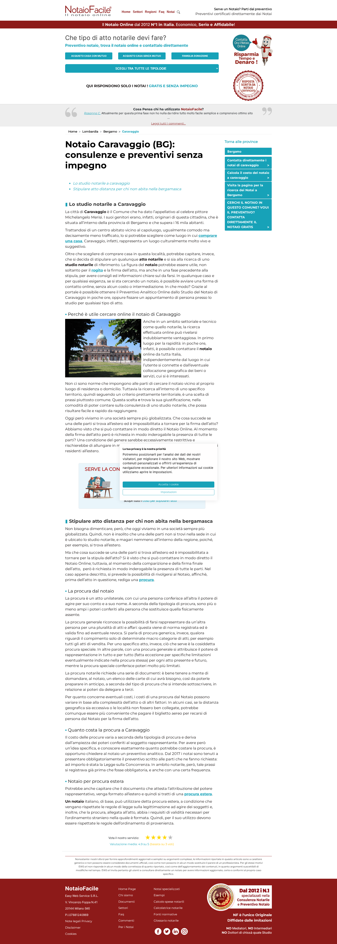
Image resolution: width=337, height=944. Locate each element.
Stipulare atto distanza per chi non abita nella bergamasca (127, 189)
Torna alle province (241, 142)
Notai (171, 11)
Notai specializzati (167, 889)
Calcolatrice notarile (168, 908)
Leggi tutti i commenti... (168, 123)
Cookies (70, 934)
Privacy (87, 921)
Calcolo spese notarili (169, 901)
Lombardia (90, 131)
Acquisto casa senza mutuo (142, 55)
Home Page (127, 889)
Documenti (126, 901)
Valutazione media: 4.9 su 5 (142, 844)
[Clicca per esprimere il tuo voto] (170, 837)
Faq (161, 11)
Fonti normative (165, 914)
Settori (138, 11)
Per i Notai (126, 927)
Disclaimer (73, 927)
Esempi (159, 895)
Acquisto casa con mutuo (88, 55)
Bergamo (110, 131)
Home (126, 11)
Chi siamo (125, 895)
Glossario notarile (166, 920)
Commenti (126, 920)
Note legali (73, 921)
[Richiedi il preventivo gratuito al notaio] (248, 85)
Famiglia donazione (195, 55)
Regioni (150, 11)
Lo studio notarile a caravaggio (101, 183)
